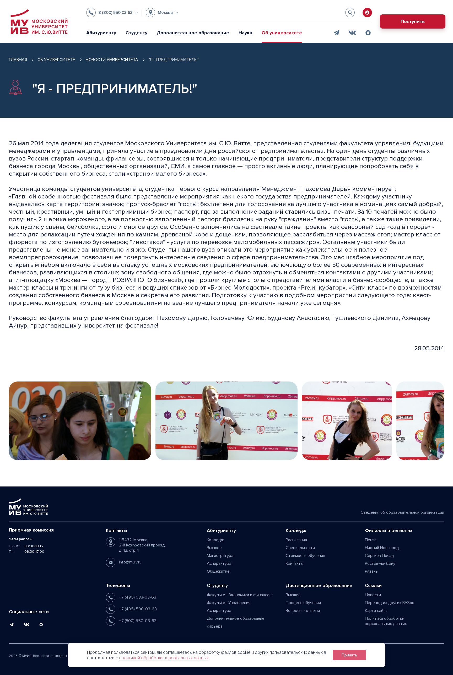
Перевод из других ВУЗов (389, 602)
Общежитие (218, 571)
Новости (373, 594)
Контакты (295, 563)
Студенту (136, 33)
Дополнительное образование (193, 33)
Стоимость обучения (305, 555)
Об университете (282, 33)
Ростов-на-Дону (380, 563)
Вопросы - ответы (303, 610)
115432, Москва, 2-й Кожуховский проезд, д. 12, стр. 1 (142, 545)
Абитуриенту (101, 33)
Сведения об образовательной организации (402, 512)
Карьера (215, 626)
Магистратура (220, 555)
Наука (245, 33)
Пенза (370, 540)
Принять (349, 655)
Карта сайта (376, 610)
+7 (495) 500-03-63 (138, 609)
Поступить (413, 21)
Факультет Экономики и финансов (239, 594)
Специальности (300, 547)
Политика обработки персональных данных (386, 621)
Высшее (214, 547)
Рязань (371, 571)
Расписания (296, 540)
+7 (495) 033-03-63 (137, 597)
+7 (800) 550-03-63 (138, 620)
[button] (112, 12)
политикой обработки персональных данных (163, 658)
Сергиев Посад (379, 555)
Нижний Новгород (382, 547)
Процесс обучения (303, 602)
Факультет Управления (228, 602)
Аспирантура (219, 563)
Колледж (215, 540)
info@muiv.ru (130, 562)
